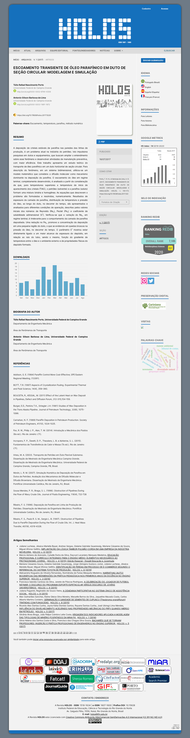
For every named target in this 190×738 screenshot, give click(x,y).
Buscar (170, 50)
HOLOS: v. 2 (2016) (40, 579)
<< (14, 632)
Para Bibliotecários (149, 125)
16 (46, 632)
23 (67, 632)
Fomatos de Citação (111, 202)
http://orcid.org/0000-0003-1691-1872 (33, 104)
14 (40, 632)
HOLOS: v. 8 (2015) (42, 552)
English (148, 87)
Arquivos (40, 50)
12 (35, 632)
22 (64, 632)
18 (52, 632)
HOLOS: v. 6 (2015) (47, 587)
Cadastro (146, 8)
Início (16, 50)
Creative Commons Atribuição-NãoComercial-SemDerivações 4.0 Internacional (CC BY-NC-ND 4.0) (114, 717)
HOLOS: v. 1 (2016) (86, 617)
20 (58, 632)
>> (75, 632)
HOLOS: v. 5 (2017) (44, 611)
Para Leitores (146, 116)
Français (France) (152, 97)
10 (29, 632)
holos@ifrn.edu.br (98, 714)
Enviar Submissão (153, 60)
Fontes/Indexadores (84, 50)
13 (38, 632)
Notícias (105, 50)
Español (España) (152, 92)
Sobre (117, 50)
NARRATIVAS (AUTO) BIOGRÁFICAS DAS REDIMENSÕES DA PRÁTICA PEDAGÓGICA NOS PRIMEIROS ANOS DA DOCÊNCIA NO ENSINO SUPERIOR (74, 576)
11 (32, 632)
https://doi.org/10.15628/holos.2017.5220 (34, 115)
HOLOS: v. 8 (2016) (82, 570)
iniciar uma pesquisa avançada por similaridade (56, 639)
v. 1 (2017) (38, 59)
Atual (27, 50)
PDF (103, 142)
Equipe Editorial (59, 50)
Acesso (164, 8)
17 (49, 632)
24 (70, 632)
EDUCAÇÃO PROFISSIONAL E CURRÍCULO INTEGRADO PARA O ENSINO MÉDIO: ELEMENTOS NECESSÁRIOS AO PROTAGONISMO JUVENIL (69, 558)
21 (61, 632)
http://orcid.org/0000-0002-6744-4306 (34, 92)
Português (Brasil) (152, 82)
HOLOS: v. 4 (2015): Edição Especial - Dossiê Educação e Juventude (80, 561)
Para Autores (146, 121)
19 (55, 632)
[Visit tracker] (142, 328)
